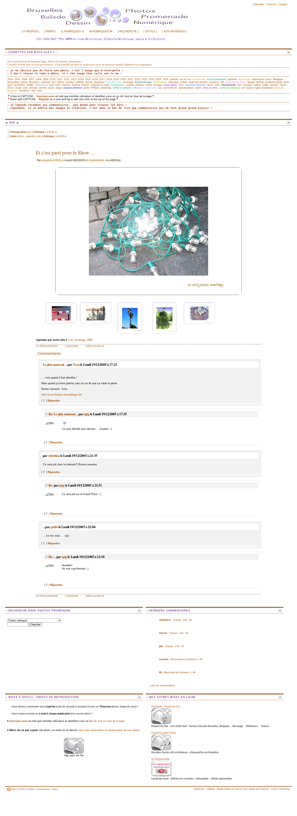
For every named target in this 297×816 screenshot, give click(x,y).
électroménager (143, 82)
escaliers (214, 82)
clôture (60, 82)
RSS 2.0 (24, 789)
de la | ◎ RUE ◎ (34, 132)
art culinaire (199, 79)
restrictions (151, 87)
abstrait (174, 79)
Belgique (278, 79)
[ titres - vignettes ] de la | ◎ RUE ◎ (38, 136)
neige (265, 85)
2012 (67, 79)
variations (24, 90)
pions (51, 87)
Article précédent (48, 346)
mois (217, 85)
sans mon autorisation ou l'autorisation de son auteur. (109, 730)
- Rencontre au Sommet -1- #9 (180, 659)
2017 (102, 79)
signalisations (186, 87)
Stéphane (264, 789)
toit (243, 87)
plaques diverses (72, 87)
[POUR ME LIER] (74, 752)
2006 (24, 79)
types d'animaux (264, 87)
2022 (137, 79)
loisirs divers (170, 85)
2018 (109, 79)
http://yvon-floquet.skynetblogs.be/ (61, 394)
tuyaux (250, 87)
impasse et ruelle (100, 85)
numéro (274, 85)
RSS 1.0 (15, 789)
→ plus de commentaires (161, 685)
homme (66, 85)
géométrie (19, 85)
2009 (45, 79)
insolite (130, 85)
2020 (123, 79)
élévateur (174, 82)
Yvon (76, 364)
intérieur (139, 85)
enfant (183, 82)
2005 (17, 79)
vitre (33, 90)
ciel (53, 82)
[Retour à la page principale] (116, 25)
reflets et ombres (122, 87)
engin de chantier (198, 82)
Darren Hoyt (241, 789)
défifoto (80, 82)
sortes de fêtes (210, 87)
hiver (58, 85)
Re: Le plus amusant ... (63, 413)
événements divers (235, 82)
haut (51, 85)
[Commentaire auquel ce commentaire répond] (46, 413)
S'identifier (258, 4)
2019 (116, 79)
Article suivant (93, 346)
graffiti (29, 85)
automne (232, 79)
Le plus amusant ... (55, 364)
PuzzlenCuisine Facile (163, 732)
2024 (151, 79)
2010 (53, 79)
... (43, 526)
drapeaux (99, 82)
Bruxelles (34, 82)
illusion (86, 85)
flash (286, 82)
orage (18, 87)
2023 (144, 79)
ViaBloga (210, 789)
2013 (74, 79)
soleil (198, 87)
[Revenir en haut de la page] (44, 400)
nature (257, 85)
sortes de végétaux (230, 87)
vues (39, 90)
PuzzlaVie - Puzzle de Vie (165, 706)
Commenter (71, 346)
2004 (10, 79)
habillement (41, 85)
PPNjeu (95, 87)
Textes (54, 789)
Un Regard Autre (160, 759)
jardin (149, 85)
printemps (106, 87)
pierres (43, 87)
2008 (38, 79)
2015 (88, 79)
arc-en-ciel (185, 79)
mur (239, 85)
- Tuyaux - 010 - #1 (171, 646)
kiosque (158, 85)
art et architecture (216, 79)
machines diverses (195, 85)
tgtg (87, 413)
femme (260, 82)
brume (24, 82)
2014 (81, 79)
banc (269, 79)
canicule (45, 82)
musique (247, 85)
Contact (282, 4)
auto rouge (244, 79)
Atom (31, 789)
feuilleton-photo (273, 82)
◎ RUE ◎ (58, 160)
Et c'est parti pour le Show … (66, 152)
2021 (130, 79)
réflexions (138, 87)
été (222, 82)
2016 (95, 79)
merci (210, 85)
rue (160, 87)
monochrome (228, 85)
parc (25, 87)
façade (251, 82)
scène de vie (170, 87)
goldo (54, 526)
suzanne (46, 160)
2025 (158, 79)
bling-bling (13, 82)
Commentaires (43, 789)
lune (181, 85)
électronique (160, 82)
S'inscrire (271, 4)
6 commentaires (95, 160)
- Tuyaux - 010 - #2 (173, 633)
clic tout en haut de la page (109, 721)
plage (59, 87)
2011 (59, 79)
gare (10, 85)
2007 (31, 79)
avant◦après (258, 79)
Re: (51, 485)
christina (54, 455)
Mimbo (227, 789)
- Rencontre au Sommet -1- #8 (177, 672)
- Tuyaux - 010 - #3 (175, 620)
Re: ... (52, 556)
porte (86, 87)
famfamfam (284, 789)
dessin (89, 82)
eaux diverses (113, 82)
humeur (76, 85)
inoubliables (118, 85)
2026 (166, 79)
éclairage (128, 82)
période (33, 87)
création (70, 82)
